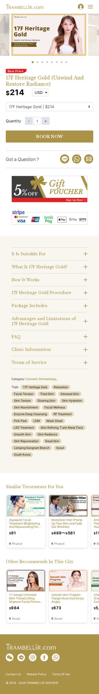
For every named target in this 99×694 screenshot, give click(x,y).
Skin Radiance (47, 434)
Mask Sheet (55, 421)
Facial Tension (23, 394)
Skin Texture (22, 400)
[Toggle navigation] (90, 7)
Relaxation (61, 387)
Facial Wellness (54, 407)
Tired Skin (47, 394)
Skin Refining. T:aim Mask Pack (62, 427)
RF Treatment (63, 414)
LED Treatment (24, 427)
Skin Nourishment (26, 407)
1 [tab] (33, 62)
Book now (49, 136)
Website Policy (36, 674)
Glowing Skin (46, 400)
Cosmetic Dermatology (40, 379)
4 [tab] (47, 62)
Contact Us (13, 674)
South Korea (22, 454)
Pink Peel (20, 421)
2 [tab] (37, 62)
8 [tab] (66, 62)
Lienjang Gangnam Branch (32, 448)
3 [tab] (42, 62)
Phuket (17, 543)
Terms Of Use (61, 674)
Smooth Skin (22, 434)
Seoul (60, 448)
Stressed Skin (70, 394)
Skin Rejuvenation (26, 441)
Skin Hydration (72, 400)
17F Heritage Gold (35, 387)
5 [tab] (52, 62)
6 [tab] (57, 62)
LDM (36, 421)
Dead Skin (52, 441)
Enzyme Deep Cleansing (30, 414)
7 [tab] (61, 62)
